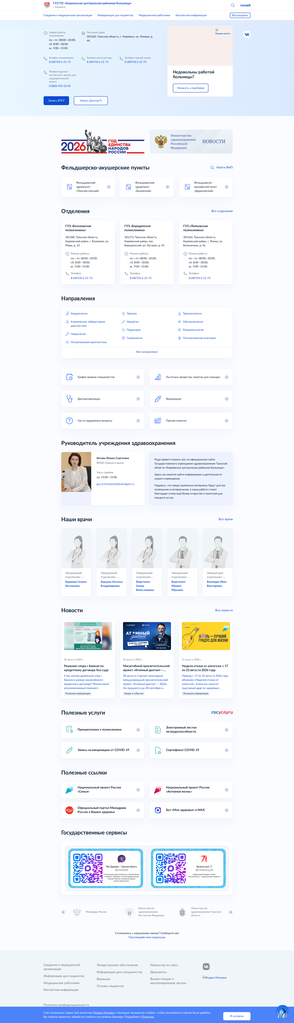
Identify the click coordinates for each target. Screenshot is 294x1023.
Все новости (224, 610)
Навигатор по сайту (164, 965)
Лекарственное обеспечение (117, 965)
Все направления (147, 352)
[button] (233, 5)
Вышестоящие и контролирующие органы (168, 981)
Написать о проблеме (190, 88)
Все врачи (226, 519)
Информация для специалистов (119, 972)
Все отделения (222, 211)
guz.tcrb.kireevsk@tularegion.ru (115, 484)
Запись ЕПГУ (56, 100)
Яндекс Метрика (103, 1012)
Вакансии (103, 979)
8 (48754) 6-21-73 (60, 62)
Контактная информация (191, 15)
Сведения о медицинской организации (68, 15)
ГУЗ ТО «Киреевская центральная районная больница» (92, 3)
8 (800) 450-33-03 (60, 86)
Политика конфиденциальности (66, 1005)
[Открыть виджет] (282, 1011)
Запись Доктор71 (91, 100)
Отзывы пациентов (110, 986)
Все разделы (240, 15)
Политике (148, 1017)
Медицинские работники (154, 15)
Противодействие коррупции (147, 937)
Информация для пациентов (115, 15)
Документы (158, 972)
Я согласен (237, 1016)
